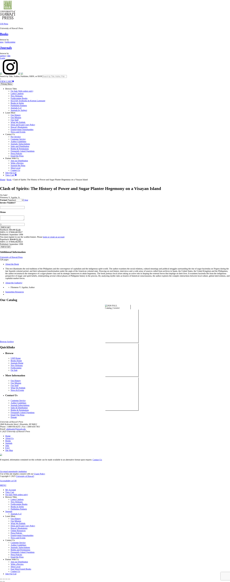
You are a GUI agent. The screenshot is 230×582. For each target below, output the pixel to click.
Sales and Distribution (20, 146)
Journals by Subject (19, 110)
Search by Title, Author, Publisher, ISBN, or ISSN (21, 76)
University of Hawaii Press (11, 257)
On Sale (14, 370)
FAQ (7, 448)
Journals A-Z (16, 108)
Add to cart (5, 227)
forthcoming (10, 42)
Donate (14, 417)
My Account (10, 490)
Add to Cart (5, 247)
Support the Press (18, 165)
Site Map (9, 450)
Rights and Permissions (20, 550)
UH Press (4, 24)
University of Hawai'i (25, 476)
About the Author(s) (13, 283)
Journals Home (17, 363)
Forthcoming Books (19, 98)
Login (2, 58)
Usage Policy (39, 474)
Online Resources (18, 530)
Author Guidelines (18, 141)
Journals (6, 47)
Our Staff (15, 120)
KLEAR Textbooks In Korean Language (28, 101)
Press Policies (16, 153)
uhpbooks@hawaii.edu (16, 429)
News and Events (18, 132)
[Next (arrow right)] (4, 581)
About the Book (12, 264)
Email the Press (17, 156)
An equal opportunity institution (13, 471)
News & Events (17, 390)
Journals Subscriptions (20, 405)
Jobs (7, 445)
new (2, 42)
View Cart (10, 175)
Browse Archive (7, 341)
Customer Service (18, 139)
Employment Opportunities (22, 129)
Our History (16, 115)
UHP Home (16, 358)
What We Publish (18, 122)
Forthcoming (16, 368)
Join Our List (10, 173)
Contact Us (15, 170)
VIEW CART (6, 81)
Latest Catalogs (17, 93)
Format (3, 200)
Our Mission (16, 117)
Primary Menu (6, 84)
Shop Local (15, 168)
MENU (3, 485)
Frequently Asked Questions (22, 151)
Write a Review (17, 163)
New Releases (17, 96)
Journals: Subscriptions (20, 144)
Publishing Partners (19, 105)
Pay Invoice (16, 137)
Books (4, 34)
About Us (9, 438)
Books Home (16, 361)
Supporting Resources (14, 292)
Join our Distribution (19, 161)
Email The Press (17, 415)
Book (9, 179)
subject (3, 56)
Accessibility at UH (8, 481)
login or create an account (53, 237)
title (8, 56)
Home (2, 179)
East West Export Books (21, 569)
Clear (26, 200)
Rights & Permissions (20, 149)
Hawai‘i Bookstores (19, 127)
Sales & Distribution (19, 408)
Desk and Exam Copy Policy (23, 125)
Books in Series (17, 103)
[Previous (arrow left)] (1, 581)
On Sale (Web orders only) (22, 91)
